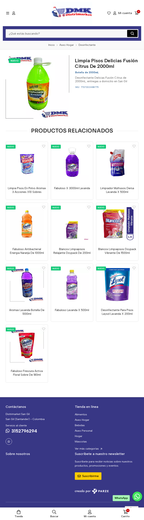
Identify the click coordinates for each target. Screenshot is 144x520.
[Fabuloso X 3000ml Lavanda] (72, 163)
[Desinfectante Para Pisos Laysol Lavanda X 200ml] (117, 285)
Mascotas (81, 441)
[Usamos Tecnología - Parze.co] (92, 491)
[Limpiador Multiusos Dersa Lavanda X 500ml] (117, 163)
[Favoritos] (109, 13)
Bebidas (80, 425)
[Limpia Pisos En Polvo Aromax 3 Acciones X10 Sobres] (27, 163)
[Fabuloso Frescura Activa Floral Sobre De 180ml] (27, 346)
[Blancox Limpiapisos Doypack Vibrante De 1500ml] (117, 224)
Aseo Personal (83, 430)
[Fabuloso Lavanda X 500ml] (72, 285)
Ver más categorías (87, 448)
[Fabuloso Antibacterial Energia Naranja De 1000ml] (27, 224)
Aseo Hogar (82, 419)
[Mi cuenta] (13, 13)
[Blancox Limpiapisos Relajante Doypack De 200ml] (72, 224)
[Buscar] (132, 33)
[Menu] (8, 13)
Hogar (78, 436)
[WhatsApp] (9, 441)
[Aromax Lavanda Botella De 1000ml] (27, 285)
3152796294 (24, 431)
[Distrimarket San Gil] (72, 13)
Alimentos (81, 414)
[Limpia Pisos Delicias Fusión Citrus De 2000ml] (37, 87)
